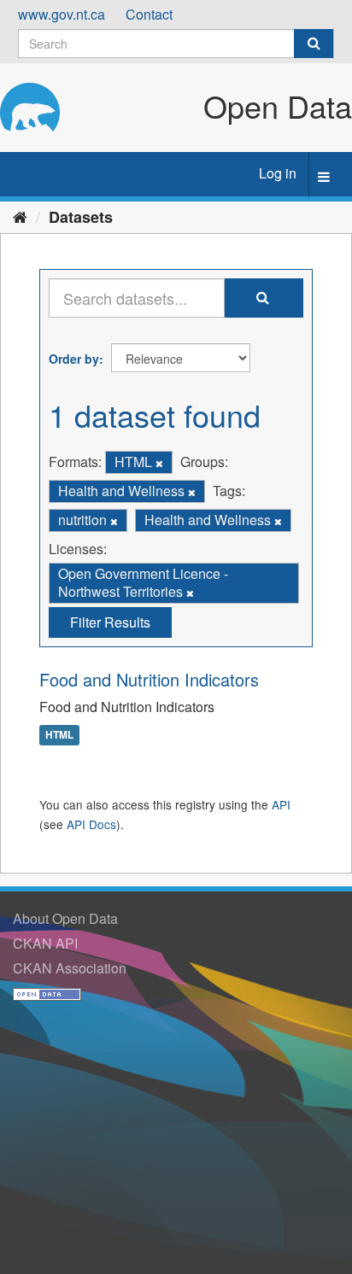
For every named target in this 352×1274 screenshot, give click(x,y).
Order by (74, 358)
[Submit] (313, 43)
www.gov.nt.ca (61, 14)
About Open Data (65, 918)
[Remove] (159, 463)
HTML (59, 734)
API (281, 804)
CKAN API (45, 943)
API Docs (91, 824)
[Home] (20, 216)
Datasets (81, 217)
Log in (277, 173)
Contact (149, 14)
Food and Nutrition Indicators (149, 679)
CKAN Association (69, 968)
